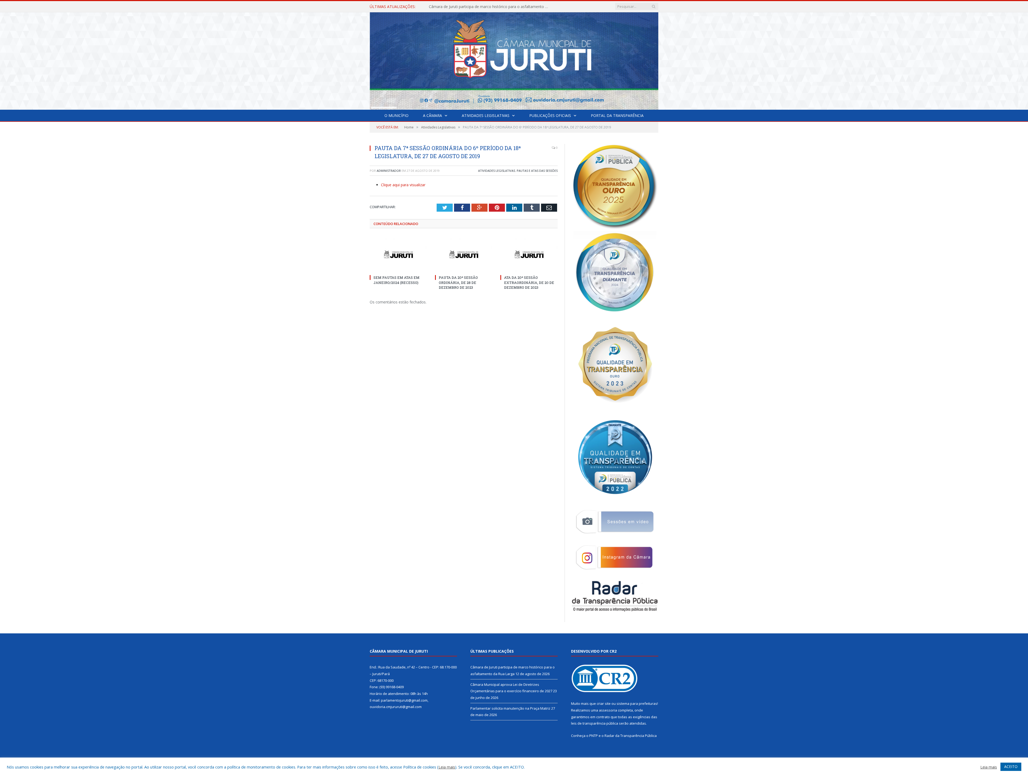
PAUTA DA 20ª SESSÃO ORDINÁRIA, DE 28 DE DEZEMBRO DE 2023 (458, 282)
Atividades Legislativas (485, 115)
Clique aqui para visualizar (403, 184)
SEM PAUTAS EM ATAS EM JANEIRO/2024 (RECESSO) (396, 280)
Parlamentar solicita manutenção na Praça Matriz (510, 708)
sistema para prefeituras (637, 703)
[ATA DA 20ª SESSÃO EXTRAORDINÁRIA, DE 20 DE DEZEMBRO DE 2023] (529, 254)
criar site (604, 703)
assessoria (608, 710)
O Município (396, 115)
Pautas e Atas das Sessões (537, 171)
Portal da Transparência (617, 115)
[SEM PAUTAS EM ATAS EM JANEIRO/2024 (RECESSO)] (398, 254)
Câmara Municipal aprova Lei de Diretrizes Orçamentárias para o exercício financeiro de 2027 (490, 6)
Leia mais (447, 767)
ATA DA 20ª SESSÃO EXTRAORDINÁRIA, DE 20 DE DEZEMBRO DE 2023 (529, 282)
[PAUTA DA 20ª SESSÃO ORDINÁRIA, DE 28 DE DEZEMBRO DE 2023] (463, 254)
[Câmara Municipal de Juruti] (514, 60)
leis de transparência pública (594, 723)
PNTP (593, 735)
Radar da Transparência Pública (630, 735)
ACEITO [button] (1011, 766)
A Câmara (432, 115)
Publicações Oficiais (550, 115)
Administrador (389, 171)
